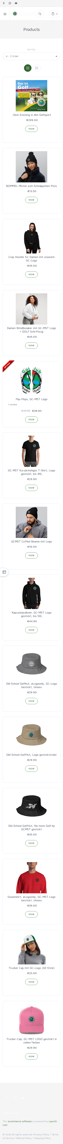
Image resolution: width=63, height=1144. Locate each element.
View (31, 128)
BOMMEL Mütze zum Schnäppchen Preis (31, 185)
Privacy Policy (41, 1134)
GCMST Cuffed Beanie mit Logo (31, 541)
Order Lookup (10, 1113)
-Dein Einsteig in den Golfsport (31, 114)
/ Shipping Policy (41, 1138)
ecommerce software (20, 1121)
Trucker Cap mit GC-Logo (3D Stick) (31, 967)
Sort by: (31, 49)
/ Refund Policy (23, 1138)
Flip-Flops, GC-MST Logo (31, 399)
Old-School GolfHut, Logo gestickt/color (31, 754)
